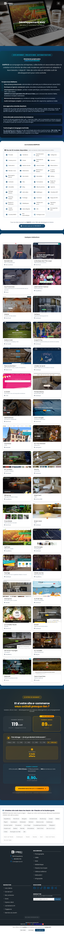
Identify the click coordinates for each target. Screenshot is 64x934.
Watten (57, 818)
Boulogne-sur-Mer (15, 831)
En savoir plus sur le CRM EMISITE (32, 226)
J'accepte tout (40, 930)
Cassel (51, 818)
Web (36, 861)
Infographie (38, 879)
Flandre (28, 837)
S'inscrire (57, 899)
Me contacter (9, 895)
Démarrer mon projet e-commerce (31, 788)
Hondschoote (33, 818)
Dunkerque (49, 822)
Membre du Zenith (11, 913)
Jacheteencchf (10, 906)
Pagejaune (8, 909)
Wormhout (16, 818)
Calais (5, 831)
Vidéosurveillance (40, 872)
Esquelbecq (7, 818)
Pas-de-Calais (8, 840)
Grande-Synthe (8, 825)
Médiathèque (39, 864)
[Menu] (58, 3)
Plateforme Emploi (41, 868)
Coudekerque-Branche (39, 825)
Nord (41, 837)
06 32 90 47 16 (17, 859)
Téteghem (52, 825)
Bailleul (15, 828)
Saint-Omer (40, 828)
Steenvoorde (40, 822)
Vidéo (37, 857)
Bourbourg (43, 818)
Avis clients (8, 888)
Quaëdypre (14, 822)
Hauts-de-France (50, 837)
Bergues (24, 818)
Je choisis (31, 930)
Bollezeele (23, 822)
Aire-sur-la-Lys (50, 828)
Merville (22, 828)
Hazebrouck (7, 828)
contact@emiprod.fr (18, 861)
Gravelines (18, 825)
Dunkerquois (19, 837)
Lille (24, 831)
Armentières (30, 828)
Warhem (31, 822)
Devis (6, 899)
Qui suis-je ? (9, 892)
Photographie (39, 854)
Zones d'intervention (32, 917)
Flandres (35, 837)
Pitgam (6, 822)
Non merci (23, 930)
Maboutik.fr (38, 875)
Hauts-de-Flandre (8, 837)
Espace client (9, 902)
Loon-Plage (27, 825)
